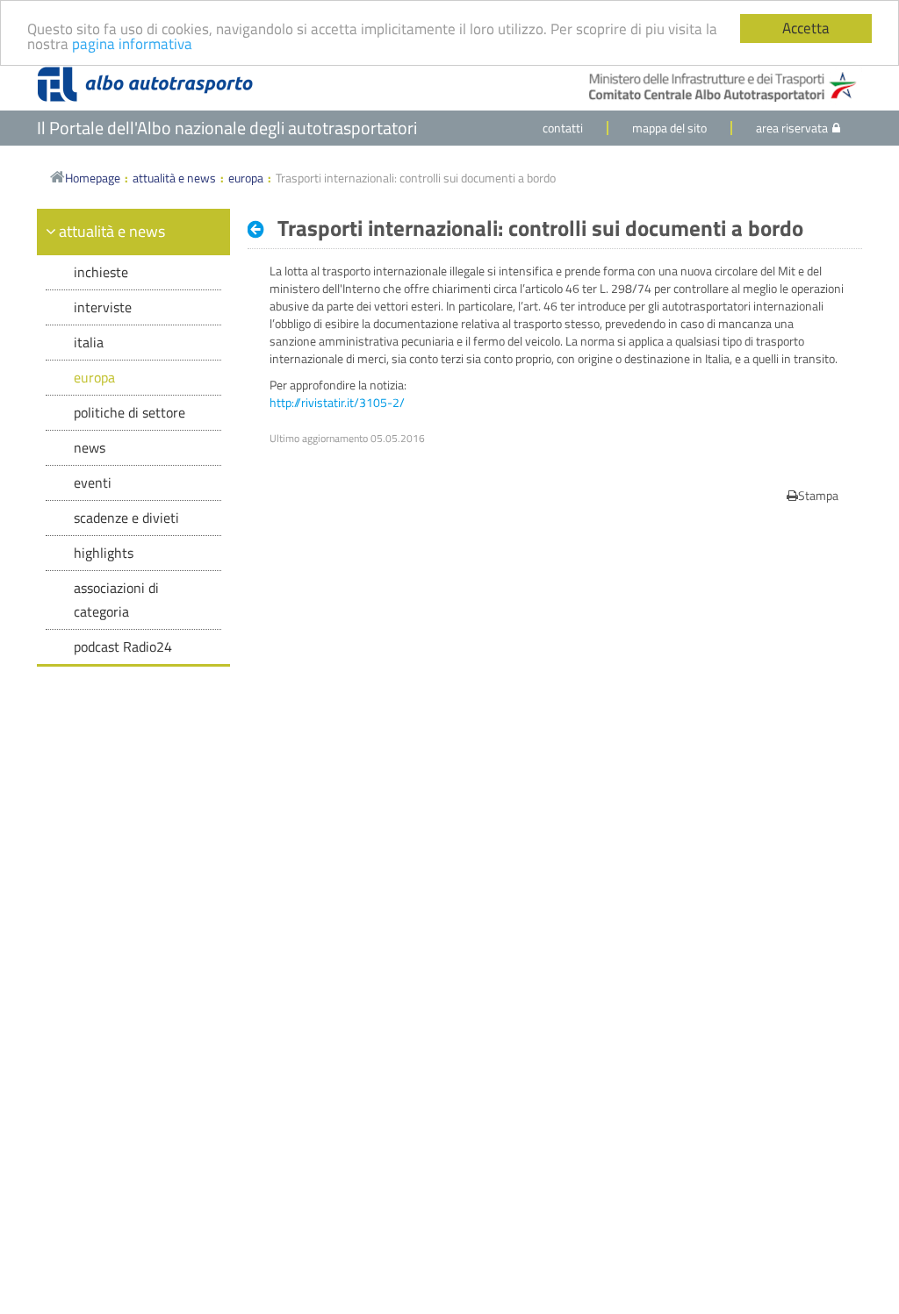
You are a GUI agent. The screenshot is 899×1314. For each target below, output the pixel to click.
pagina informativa (132, 43)
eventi (92, 482)
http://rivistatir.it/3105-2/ (337, 402)
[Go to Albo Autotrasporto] (145, 84)
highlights (103, 552)
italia (89, 342)
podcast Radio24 (123, 646)
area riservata (792, 127)
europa (245, 177)
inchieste (101, 271)
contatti (563, 127)
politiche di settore (129, 412)
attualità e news (174, 177)
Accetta (806, 28)
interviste (103, 307)
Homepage (92, 177)
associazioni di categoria (116, 599)
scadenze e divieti (126, 517)
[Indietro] (260, 229)
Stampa (818, 495)
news (89, 447)
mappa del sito (669, 127)
